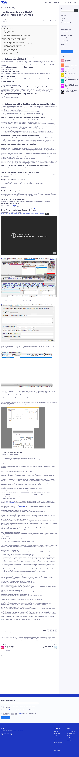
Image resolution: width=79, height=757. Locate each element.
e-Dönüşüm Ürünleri (71, 731)
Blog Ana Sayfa (57, 2)
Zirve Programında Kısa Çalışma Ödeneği (10, 52)
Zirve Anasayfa (48, 2)
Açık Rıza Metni (29, 706)
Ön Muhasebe (65, 31)
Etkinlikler (64, 2)
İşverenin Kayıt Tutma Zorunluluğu (10, 49)
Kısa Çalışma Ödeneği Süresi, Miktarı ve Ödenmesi (14, 42)
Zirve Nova (63, 44)
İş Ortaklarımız (57, 735)
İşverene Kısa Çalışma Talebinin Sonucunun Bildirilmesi (14, 41)
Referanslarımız (57, 733)
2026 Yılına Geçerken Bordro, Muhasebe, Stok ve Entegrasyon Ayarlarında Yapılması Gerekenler (7, 675)
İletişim (75, 2)
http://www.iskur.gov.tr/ (11, 502)
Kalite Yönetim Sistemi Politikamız (58, 743)
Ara (61, 8)
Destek (55, 740)
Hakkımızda (56, 731)
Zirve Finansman (47, 673)
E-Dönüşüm (63, 18)
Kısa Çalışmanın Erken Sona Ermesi (11, 46)
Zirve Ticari (65, 42)
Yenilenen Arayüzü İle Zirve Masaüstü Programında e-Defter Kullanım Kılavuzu (71, 85)
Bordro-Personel (33, 668)
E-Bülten (70, 2)
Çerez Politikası (57, 750)
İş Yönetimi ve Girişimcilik (66, 22)
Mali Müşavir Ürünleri (71, 733)
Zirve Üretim (65, 40)
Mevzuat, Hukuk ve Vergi (9, 7)
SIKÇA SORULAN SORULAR (7, 53)
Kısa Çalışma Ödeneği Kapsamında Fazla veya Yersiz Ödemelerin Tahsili (18, 43)
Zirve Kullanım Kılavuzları (35, 672)
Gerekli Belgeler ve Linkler (9, 50)
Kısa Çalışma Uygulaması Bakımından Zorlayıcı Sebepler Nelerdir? (17, 35)
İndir (47, 213)
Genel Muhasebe (5, 668)
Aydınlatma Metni (6, 709)
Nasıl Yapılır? (4, 670)
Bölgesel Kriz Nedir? (8, 32)
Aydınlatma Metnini (6, 706)
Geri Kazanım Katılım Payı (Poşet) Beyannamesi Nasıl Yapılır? (70, 74)
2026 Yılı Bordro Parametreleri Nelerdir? (20, 672)
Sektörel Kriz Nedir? (8, 34)
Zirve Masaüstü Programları (66, 35)
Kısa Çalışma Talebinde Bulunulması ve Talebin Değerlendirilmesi (16, 39)
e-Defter (62, 20)
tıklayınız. (14, 205)
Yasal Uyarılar (56, 748)
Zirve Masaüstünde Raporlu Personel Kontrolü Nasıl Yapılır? (49, 679)
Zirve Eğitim (3, 19)
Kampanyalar (69, 740)
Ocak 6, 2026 (11, 683)
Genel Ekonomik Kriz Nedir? (9, 31)
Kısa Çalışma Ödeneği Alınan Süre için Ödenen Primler (14, 45)
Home (2, 7)
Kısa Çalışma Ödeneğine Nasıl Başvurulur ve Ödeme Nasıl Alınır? (14, 38)
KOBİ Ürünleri (69, 735)
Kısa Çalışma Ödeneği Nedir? (7, 28)
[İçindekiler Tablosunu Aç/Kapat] (54, 27)
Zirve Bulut (63, 46)
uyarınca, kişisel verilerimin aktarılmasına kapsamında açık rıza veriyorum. (20, 707)
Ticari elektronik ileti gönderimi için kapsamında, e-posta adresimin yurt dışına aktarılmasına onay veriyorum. (19, 714)
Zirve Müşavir (10, 670)
